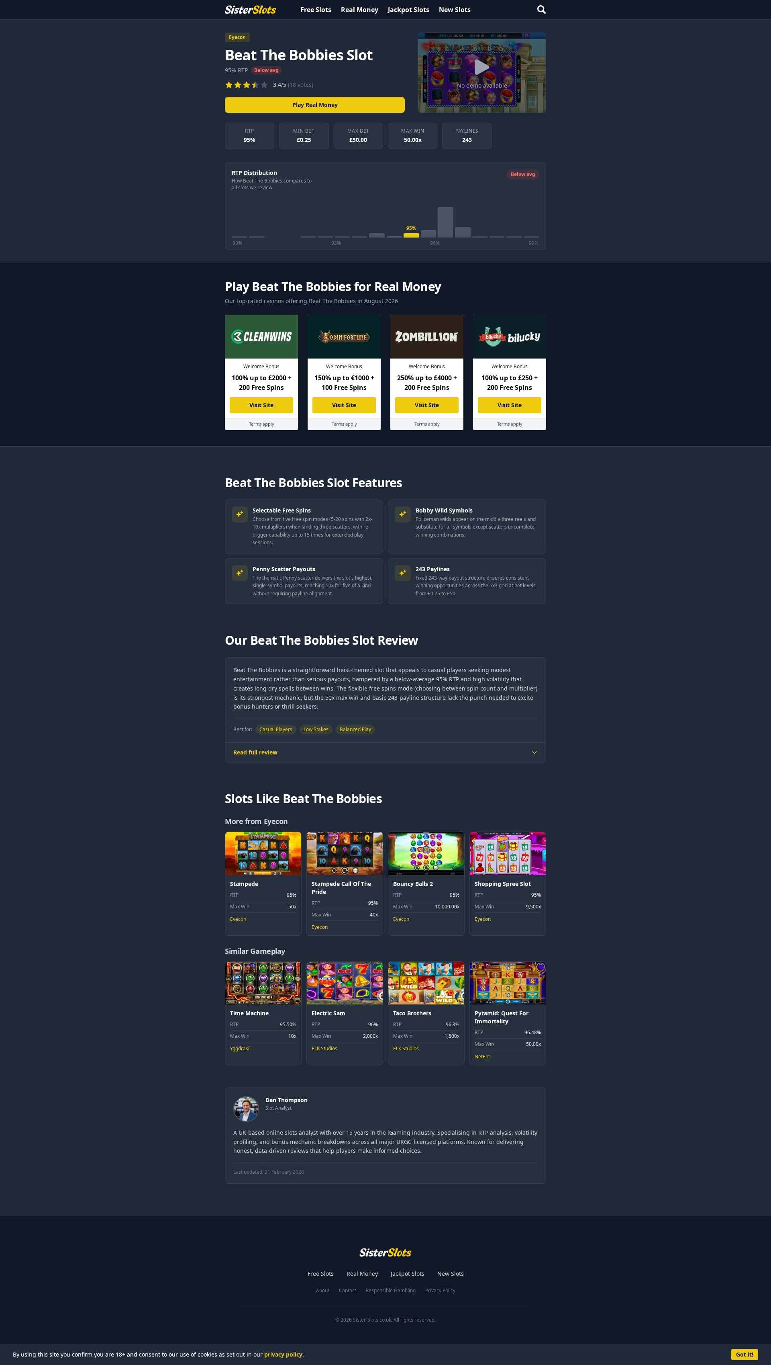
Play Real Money (315, 105)
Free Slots (315, 9)
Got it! (744, 1354)
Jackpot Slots (408, 9)
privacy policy (283, 1354)
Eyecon (237, 37)
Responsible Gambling (391, 1290)
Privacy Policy (440, 1290)
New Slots (455, 9)
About (322, 1290)
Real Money (359, 9)
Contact (347, 1290)
